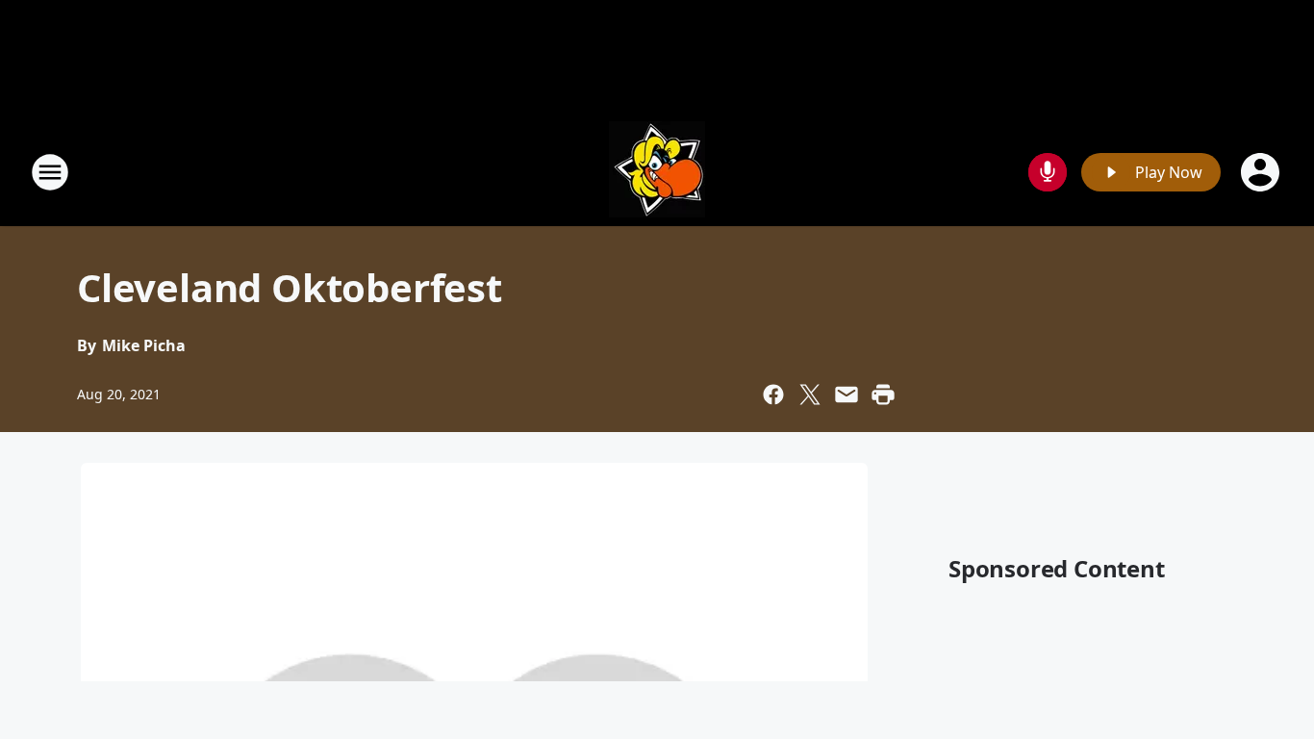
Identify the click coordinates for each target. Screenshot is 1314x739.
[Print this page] (883, 394)
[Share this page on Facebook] (773, 394)
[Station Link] (657, 171)
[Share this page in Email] (846, 394)
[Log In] (1262, 172)
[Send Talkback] (1047, 172)
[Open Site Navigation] (50, 172)
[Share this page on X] (809, 394)
